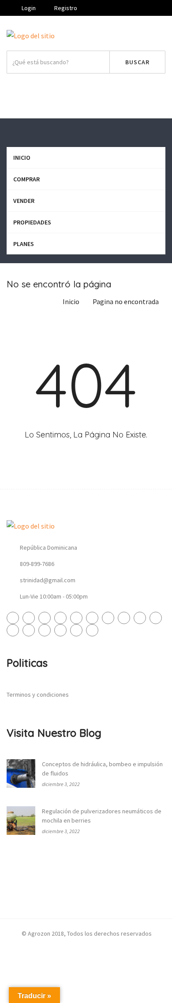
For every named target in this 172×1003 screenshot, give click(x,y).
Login (28, 8)
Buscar (137, 62)
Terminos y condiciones (38, 694)
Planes (23, 244)
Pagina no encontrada (126, 301)
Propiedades (32, 222)
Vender (88, 94)
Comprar (26, 179)
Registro (65, 8)
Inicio (21, 158)
